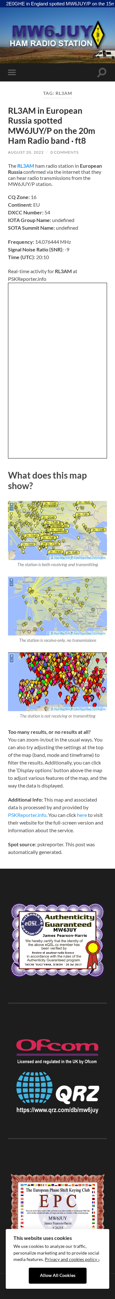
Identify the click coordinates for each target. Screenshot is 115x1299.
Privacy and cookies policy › (72, 1259)
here (82, 815)
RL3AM (25, 166)
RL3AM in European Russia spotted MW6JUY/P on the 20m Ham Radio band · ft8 (51, 125)
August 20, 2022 (26, 152)
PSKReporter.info (27, 815)
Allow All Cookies (57, 1275)
